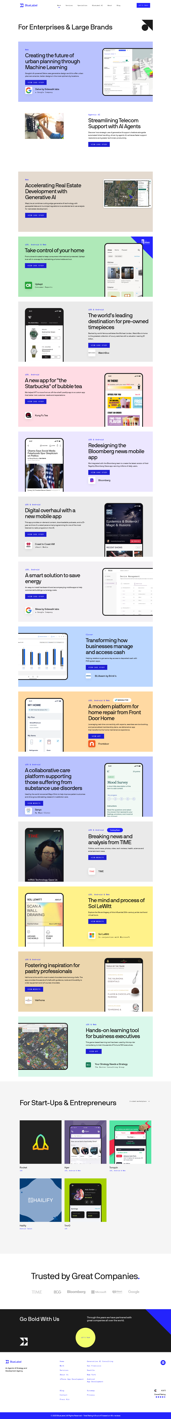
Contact (63, 1395)
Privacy (91, 1395)
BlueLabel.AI (97, 5)
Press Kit (65, 1399)
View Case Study (85, 1157)
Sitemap (91, 1390)
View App (40, 1157)
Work (59, 5)
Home (62, 1361)
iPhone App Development (72, 1379)
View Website (130, 1157)
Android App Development (95, 1380)
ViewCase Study (28, 50)
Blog (118, 5)
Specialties (82, 5)
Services (69, 5)
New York (91, 1375)
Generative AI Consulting (100, 1361)
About (109, 5)
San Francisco (94, 1366)
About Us (64, 1375)
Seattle (91, 1370)
